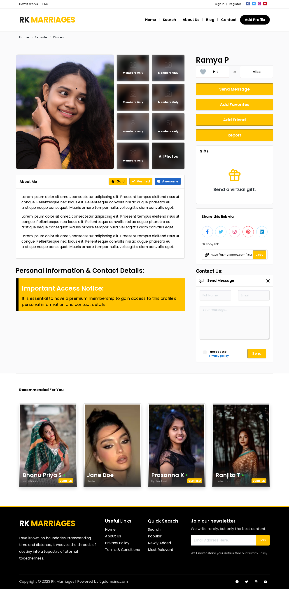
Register (235, 4)
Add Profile (255, 19)
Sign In (219, 4)
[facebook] (248, 3)
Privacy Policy (257, 553)
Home (24, 37)
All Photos (168, 156)
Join (263, 540)
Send (256, 353)
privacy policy (218, 356)
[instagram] (259, 3)
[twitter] (254, 3)
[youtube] (265, 3)
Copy (259, 255)
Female (41, 37)
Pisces (58, 37)
